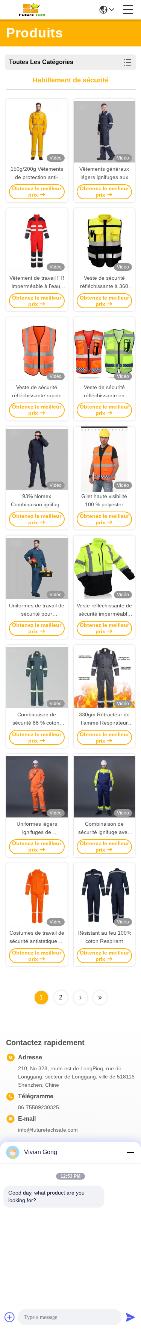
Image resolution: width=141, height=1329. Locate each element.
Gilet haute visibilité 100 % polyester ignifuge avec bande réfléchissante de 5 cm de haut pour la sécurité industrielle (104, 501)
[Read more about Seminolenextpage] (80, 997)
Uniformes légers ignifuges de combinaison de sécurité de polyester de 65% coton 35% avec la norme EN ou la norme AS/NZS (37, 828)
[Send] (130, 1317)
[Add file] (10, 1317)
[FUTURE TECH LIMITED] (31, 9)
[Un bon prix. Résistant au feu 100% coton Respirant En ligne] (104, 896)
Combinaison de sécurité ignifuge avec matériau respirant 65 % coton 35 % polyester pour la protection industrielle (104, 828)
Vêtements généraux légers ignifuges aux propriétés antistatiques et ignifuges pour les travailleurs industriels (104, 173)
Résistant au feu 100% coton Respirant (104, 937)
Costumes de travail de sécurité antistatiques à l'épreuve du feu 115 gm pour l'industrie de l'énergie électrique (36, 937)
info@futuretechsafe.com (48, 1130)
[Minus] (130, 1152)
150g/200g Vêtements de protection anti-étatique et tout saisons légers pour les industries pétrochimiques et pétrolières (36, 173)
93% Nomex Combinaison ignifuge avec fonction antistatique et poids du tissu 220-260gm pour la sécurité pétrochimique (36, 501)
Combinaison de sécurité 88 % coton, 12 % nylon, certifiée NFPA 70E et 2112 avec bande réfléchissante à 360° (37, 719)
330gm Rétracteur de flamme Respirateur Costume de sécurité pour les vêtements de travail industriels (104, 719)
